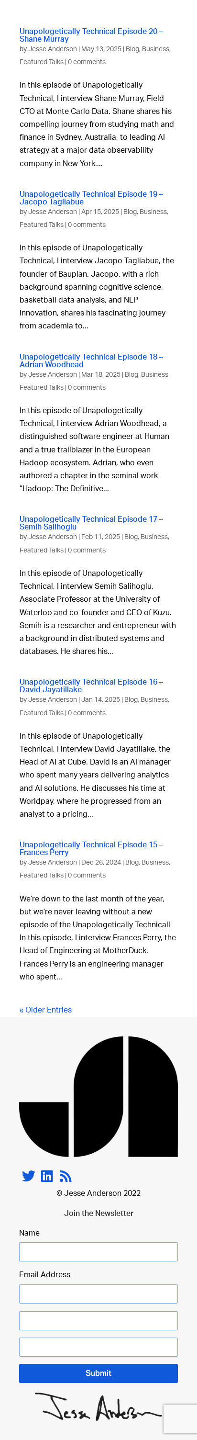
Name (29, 1233)
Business (155, 49)
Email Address (44, 1275)
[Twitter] (28, 1176)
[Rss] (65, 1176)
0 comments (87, 62)
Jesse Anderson (52, 49)
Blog (132, 49)
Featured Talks (42, 62)
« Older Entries (46, 1010)
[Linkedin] (47, 1176)
